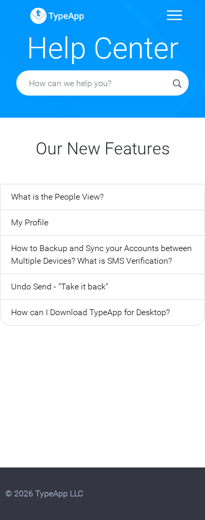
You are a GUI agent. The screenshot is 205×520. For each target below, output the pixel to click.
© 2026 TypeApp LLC (44, 493)
